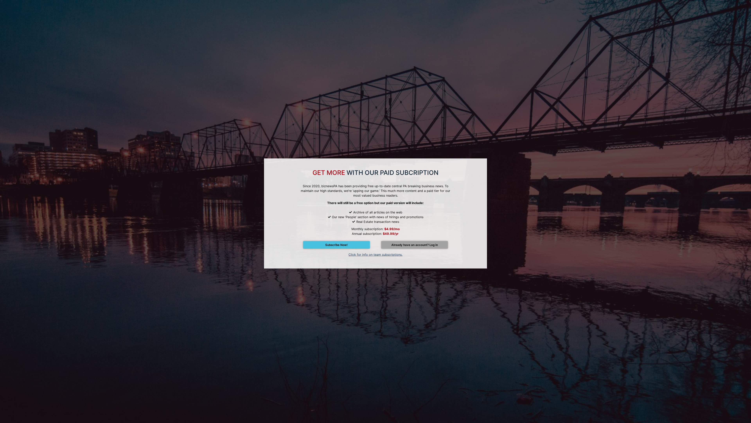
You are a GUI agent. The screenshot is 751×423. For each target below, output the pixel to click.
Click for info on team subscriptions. (375, 255)
